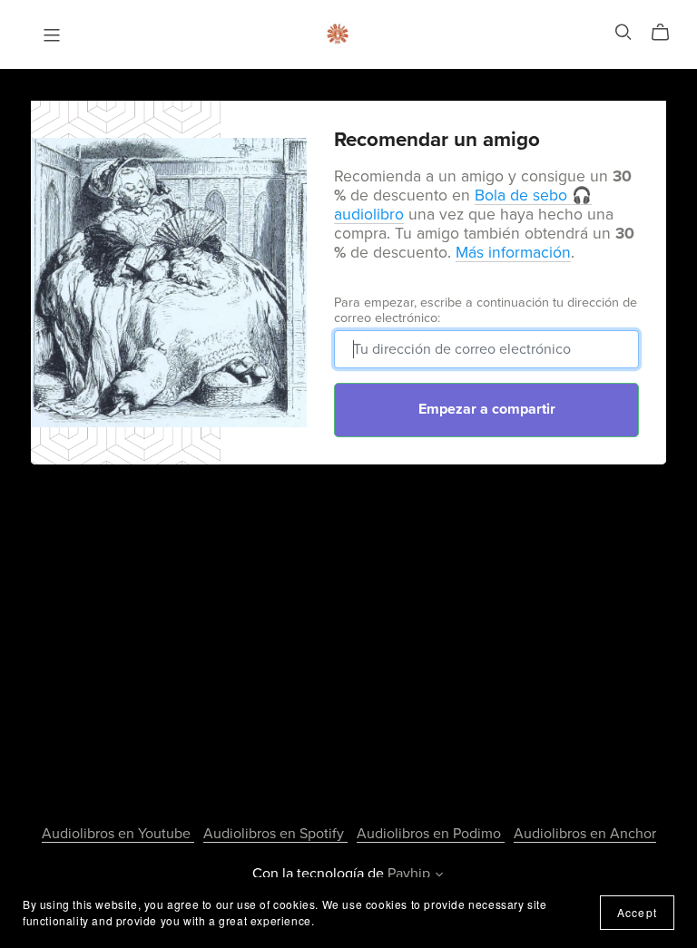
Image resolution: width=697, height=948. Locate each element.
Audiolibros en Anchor (585, 834)
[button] (439, 876)
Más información (513, 252)
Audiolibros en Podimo (431, 834)
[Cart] (667, 33)
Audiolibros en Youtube (118, 834)
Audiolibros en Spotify (275, 834)
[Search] (623, 32)
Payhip (409, 874)
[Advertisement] (348, 623)
